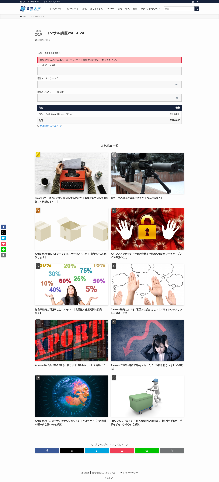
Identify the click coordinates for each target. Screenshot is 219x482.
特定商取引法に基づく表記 (103, 473)
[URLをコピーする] (172, 450)
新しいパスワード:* (47, 78)
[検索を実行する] (196, 8)
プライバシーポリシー (128, 473)
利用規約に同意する (50, 125)
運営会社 (85, 473)
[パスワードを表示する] (177, 84)
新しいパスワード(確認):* (50, 92)
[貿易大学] (30, 9)
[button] (47, 450)
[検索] (197, 1)
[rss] (193, 1)
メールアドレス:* (46, 65)
